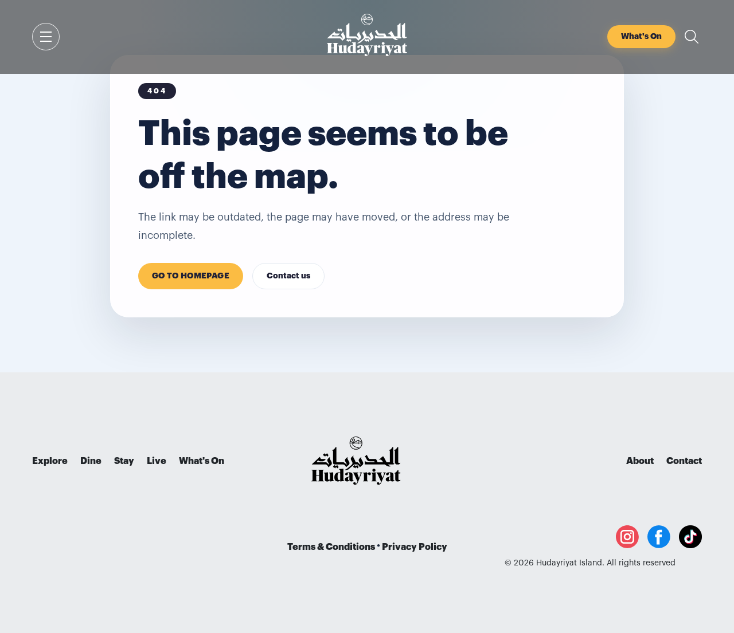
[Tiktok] (690, 536)
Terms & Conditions (331, 547)
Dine (90, 461)
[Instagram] (627, 536)
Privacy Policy (414, 547)
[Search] (691, 36)
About (640, 461)
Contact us (288, 276)
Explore (50, 461)
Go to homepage (190, 276)
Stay (124, 461)
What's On (201, 461)
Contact (684, 461)
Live (156, 461)
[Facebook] (658, 536)
